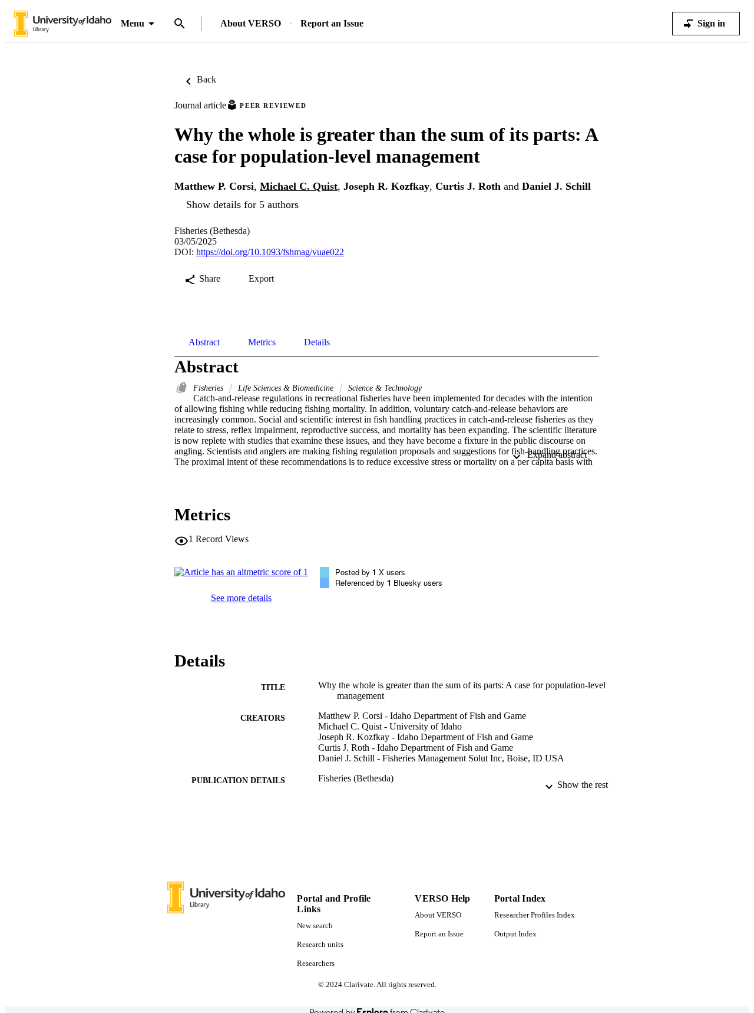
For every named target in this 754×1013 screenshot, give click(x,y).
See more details (241, 598)
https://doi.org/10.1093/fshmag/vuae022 (270, 252)
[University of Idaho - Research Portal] (62, 24)
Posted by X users (370, 572)
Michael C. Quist (299, 186)
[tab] (204, 342)
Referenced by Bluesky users (388, 582)
